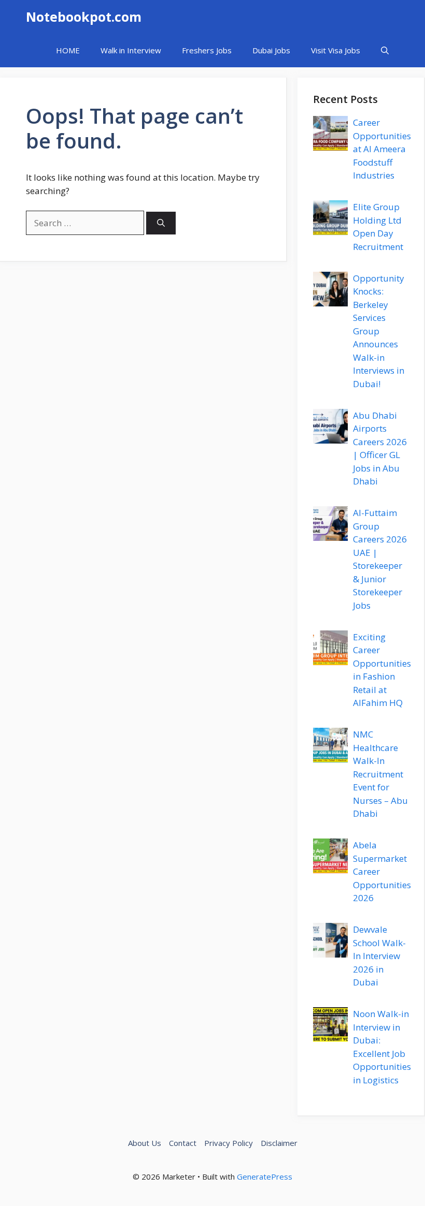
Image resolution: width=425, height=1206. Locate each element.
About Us (144, 1143)
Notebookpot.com (83, 16)
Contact (182, 1143)
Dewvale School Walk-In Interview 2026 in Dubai (379, 955)
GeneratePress (264, 1176)
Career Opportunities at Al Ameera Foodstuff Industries (382, 148)
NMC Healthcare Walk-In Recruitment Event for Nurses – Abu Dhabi (380, 773)
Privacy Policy (228, 1143)
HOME (68, 50)
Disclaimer (279, 1143)
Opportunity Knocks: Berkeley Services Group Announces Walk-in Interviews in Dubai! (378, 331)
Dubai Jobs (271, 50)
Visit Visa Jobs (335, 50)
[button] (385, 50)
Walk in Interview (131, 50)
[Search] (161, 223)
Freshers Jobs (207, 50)
